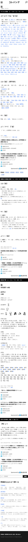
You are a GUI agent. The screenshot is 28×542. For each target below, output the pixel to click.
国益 (8, 96)
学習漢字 (4, 89)
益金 (5, 72)
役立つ (12, 66)
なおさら (23, 27)
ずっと (10, 27)
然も (22, 29)
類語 (2, 25)
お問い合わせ (18, 534)
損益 (8, 102)
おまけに (18, 42)
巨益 (16, 100)
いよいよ (17, 25)
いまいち (16, 31)
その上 (15, 44)
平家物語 (7, 172)
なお (18, 27)
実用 (22, 62)
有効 (15, 62)
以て (23, 36)
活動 (8, 59)
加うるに (12, 42)
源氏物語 (12, 172)
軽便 (21, 64)
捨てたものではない (10, 68)
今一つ (5, 31)
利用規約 (2, 534)
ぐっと (6, 32)
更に (5, 25)
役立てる (23, 66)
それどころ (7, 40)
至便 (4, 66)
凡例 (16, 137)
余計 (15, 27)
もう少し (5, 27)
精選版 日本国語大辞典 (6, 179)
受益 (11, 96)
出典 (10, 228)
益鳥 (18, 94)
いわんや (20, 32)
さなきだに (6, 46)
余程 (2, 36)
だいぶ (23, 34)
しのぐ (14, 34)
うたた (15, 36)
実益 (2, 72)
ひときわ (7, 38)
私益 (23, 100)
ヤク (4, 104)
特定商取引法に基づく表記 (10, 534)
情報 (13, 137)
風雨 (24, 21)
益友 (22, 94)
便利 (10, 64)
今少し (21, 31)
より (22, 25)
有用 (8, 62)
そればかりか (14, 40)
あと (15, 29)
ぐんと (10, 32)
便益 (8, 66)
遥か (5, 36)
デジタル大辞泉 (4, 11)
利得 (13, 70)
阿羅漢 (21, 172)
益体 (17, 104)
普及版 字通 (3, 280)
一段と (2, 29)
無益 (22, 96)
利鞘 (23, 72)
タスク (23, 345)
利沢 (17, 70)
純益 (16, 72)
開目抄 (17, 172)
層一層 (9, 34)
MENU (1, 2)
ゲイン (7, 74)
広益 (4, 96)
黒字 (20, 70)
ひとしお (10, 36)
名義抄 (3, 345)
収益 (4, 70)
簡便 (17, 64)
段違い (5, 34)
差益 (19, 72)
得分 (24, 70)
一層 (13, 25)
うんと (19, 34)
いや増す (13, 38)
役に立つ (17, 66)
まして (15, 32)
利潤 (8, 70)
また (23, 42)
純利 (12, 72)
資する (2, 68)
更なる (2, 38)
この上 (10, 44)
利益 (3, 61)
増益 (13, 92)
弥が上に (7, 29)
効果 (9, 119)
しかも (20, 44)
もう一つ (10, 31)
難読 (3, 108)
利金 (9, 72)
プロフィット (13, 74)
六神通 (2, 174)
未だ (18, 29)
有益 (11, 62)
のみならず (6, 42)
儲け (25, 68)
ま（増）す (12, 19)
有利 (18, 62)
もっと (9, 25)
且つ (19, 38)
